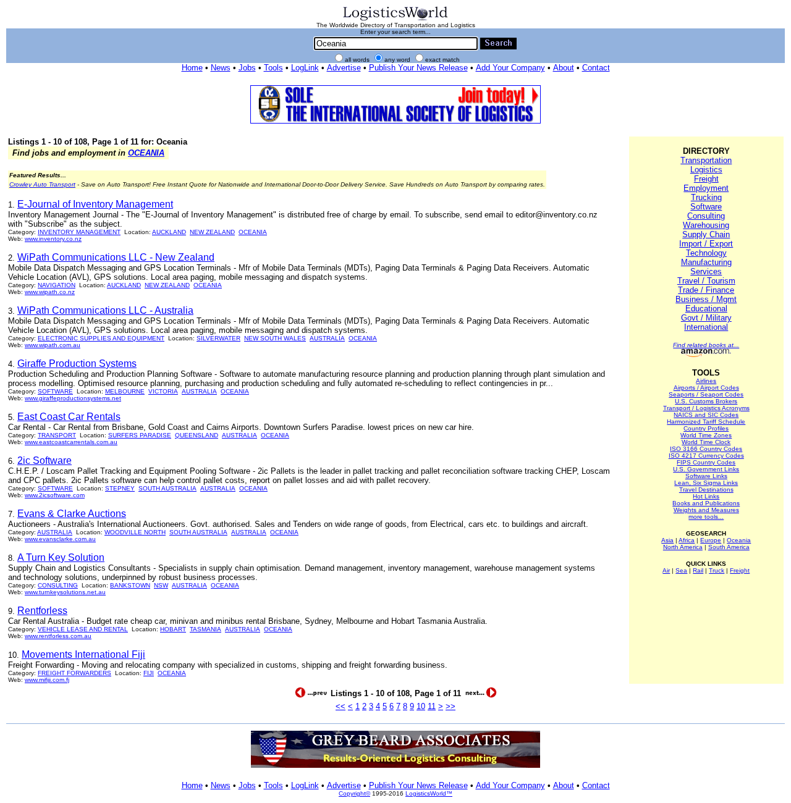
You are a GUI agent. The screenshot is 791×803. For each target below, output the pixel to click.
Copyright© (354, 793)
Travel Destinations (706, 489)
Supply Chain (706, 234)
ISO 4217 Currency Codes (706, 455)
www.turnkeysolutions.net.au (65, 592)
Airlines (706, 380)
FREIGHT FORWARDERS (74, 673)
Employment (706, 188)
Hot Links (706, 496)
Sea (681, 570)
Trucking (706, 197)
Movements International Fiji (83, 654)
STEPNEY (120, 488)
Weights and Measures (706, 510)
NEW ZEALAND (212, 232)
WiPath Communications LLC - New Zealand (115, 257)
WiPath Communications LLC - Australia (105, 310)
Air (666, 570)
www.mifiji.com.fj (47, 679)
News (221, 67)
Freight (706, 178)
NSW (161, 585)
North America (683, 547)
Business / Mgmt (706, 299)
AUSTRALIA (327, 338)
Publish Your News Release (418, 67)
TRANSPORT (57, 435)
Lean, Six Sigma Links (706, 482)
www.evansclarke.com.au (60, 539)
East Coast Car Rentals (69, 416)
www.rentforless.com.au (58, 636)
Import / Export (706, 243)
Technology (706, 253)
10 (421, 706)
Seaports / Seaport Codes (706, 394)
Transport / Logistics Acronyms (706, 408)
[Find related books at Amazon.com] (706, 354)
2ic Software (44, 460)
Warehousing (706, 225)
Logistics (706, 169)
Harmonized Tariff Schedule (706, 421)
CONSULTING (58, 585)
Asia (667, 540)
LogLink (305, 67)
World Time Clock (706, 442)
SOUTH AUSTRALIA (167, 488)
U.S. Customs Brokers (706, 401)
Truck (716, 570)
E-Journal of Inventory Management (95, 204)
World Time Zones (706, 435)
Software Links (706, 476)
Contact (596, 67)
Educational (706, 308)
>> (450, 706)
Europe (710, 540)
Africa (687, 540)
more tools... (706, 516)
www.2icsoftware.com (55, 495)
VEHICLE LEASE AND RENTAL (83, 629)
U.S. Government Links (706, 469)
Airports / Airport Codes (706, 387)
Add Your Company (510, 67)
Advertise (344, 67)
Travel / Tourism (706, 280)
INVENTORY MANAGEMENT (79, 232)
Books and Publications (706, 503)
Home (192, 67)
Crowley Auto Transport (42, 184)
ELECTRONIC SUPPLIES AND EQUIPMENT (101, 338)
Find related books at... (706, 345)
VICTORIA (163, 391)
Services (706, 271)
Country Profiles (706, 428)
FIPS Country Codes (706, 462)
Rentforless (42, 610)
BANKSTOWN (130, 585)
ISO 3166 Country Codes (706, 448)
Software (706, 206)
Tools (273, 67)
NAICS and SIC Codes (706, 414)
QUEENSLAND (196, 435)
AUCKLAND (169, 232)
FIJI (148, 673)
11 (432, 706)
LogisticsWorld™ (428, 793)
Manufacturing (706, 262)
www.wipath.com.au (52, 345)
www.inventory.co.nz (53, 238)
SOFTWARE (55, 391)
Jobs (247, 67)
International (706, 327)
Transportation (706, 160)
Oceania (739, 540)
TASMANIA (205, 629)
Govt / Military (706, 317)
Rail (698, 570)
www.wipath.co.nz (50, 291)
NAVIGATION (56, 285)
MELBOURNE (125, 391)
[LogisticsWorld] (395, 19)
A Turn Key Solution (60, 557)
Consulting (706, 216)
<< (340, 706)
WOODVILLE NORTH (135, 532)
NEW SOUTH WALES (275, 338)
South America (729, 547)
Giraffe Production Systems (77, 363)
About (563, 67)
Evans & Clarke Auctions (71, 513)
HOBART (173, 629)
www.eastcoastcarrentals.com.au (71, 442)
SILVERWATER (218, 338)
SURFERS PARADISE (139, 435)
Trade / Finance (706, 290)
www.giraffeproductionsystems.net (73, 398)
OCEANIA (146, 153)
